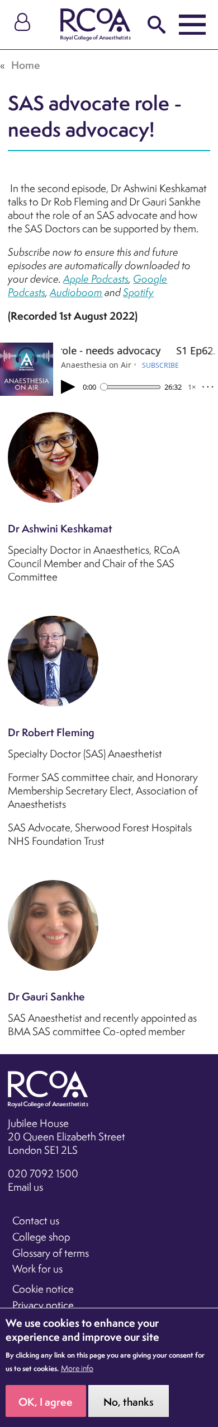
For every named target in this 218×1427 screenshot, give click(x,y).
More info (77, 1368)
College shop (41, 1236)
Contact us (35, 1220)
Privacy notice (43, 1305)
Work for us (37, 1268)
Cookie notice (43, 1288)
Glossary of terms (50, 1253)
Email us (25, 1187)
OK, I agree (45, 1402)
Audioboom (76, 292)
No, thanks (128, 1402)
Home (25, 65)
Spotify (138, 292)
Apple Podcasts (96, 279)
